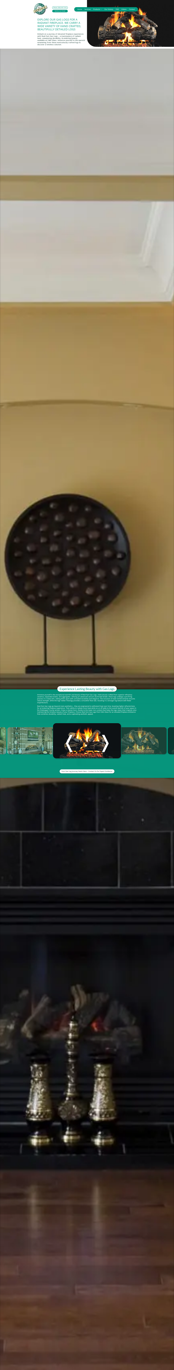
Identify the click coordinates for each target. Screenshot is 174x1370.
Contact (132, 9)
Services (87, 9)
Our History (108, 9)
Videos (124, 9)
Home (79, 9)
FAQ (117, 9)
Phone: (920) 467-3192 (60, 7)
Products (96, 9)
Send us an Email (60, 11)
